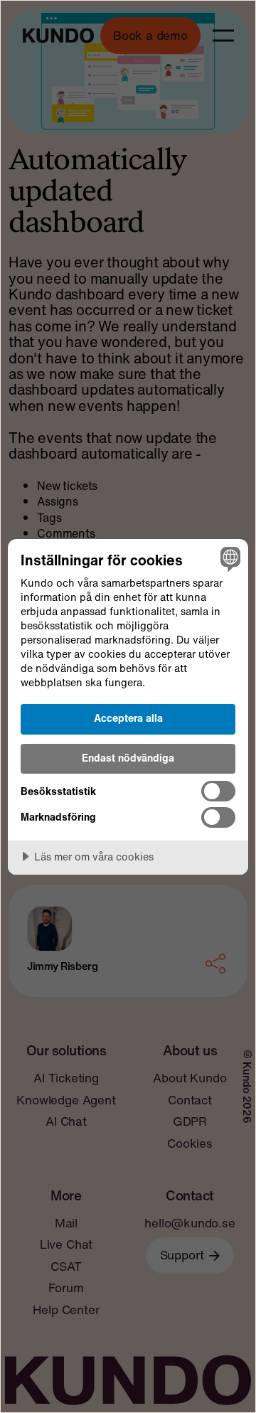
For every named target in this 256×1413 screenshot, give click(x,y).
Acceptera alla (128, 717)
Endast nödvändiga (128, 757)
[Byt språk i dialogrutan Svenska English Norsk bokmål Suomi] (228, 559)
